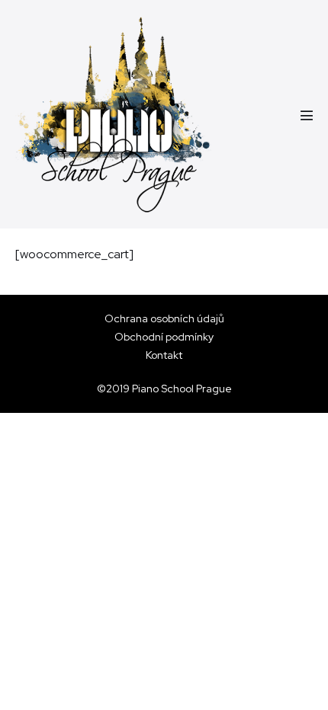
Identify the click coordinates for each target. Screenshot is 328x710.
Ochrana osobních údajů (164, 318)
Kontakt (164, 355)
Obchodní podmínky (164, 337)
